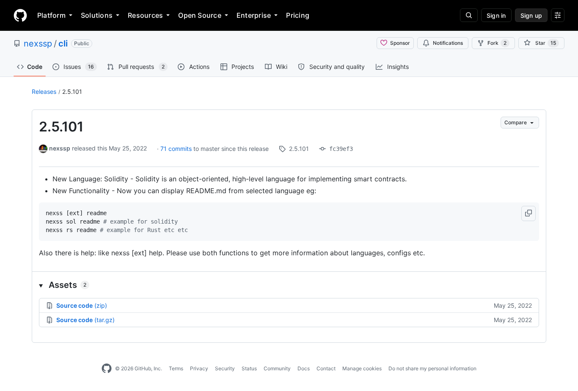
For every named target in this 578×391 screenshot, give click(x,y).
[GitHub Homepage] (107, 368)
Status (249, 368)
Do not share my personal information (432, 368)
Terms (176, 368)
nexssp (38, 43)
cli (63, 43)
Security (225, 368)
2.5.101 (72, 91)
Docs (303, 368)
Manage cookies (362, 368)
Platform (51, 15)
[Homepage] (20, 15)
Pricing (297, 15)
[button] (528, 213)
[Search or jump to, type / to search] (469, 15)
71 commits (176, 148)
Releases (44, 91)
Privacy (199, 368)
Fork (496, 43)
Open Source (199, 15)
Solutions (97, 15)
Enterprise (254, 15)
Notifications (448, 43)
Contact (326, 368)
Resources (145, 15)
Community (277, 368)
